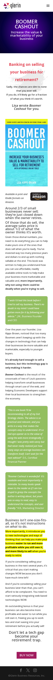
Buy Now (27, 655)
